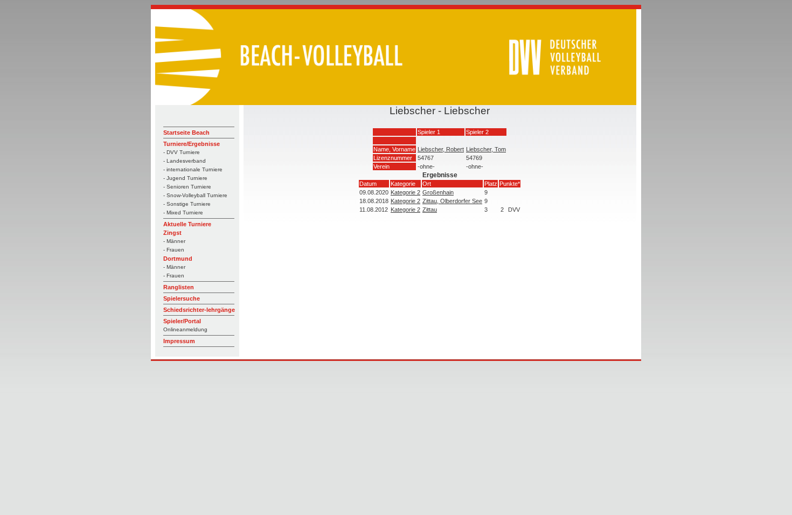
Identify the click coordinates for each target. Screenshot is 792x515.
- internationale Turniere (193, 169)
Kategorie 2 (405, 192)
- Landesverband (184, 161)
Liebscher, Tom (486, 149)
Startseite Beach (186, 132)
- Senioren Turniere (187, 187)
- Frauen (173, 250)
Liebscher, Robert (441, 149)
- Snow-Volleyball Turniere (195, 195)
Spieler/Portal (182, 321)
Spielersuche (181, 298)
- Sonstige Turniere (187, 204)
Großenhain (438, 192)
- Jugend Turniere (185, 178)
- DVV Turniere (181, 152)
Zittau (429, 209)
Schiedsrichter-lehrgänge (199, 310)
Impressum (179, 341)
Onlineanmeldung (185, 329)
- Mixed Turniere (183, 212)
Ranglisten (178, 287)
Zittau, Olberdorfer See (452, 201)
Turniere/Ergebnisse (191, 144)
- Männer (174, 241)
